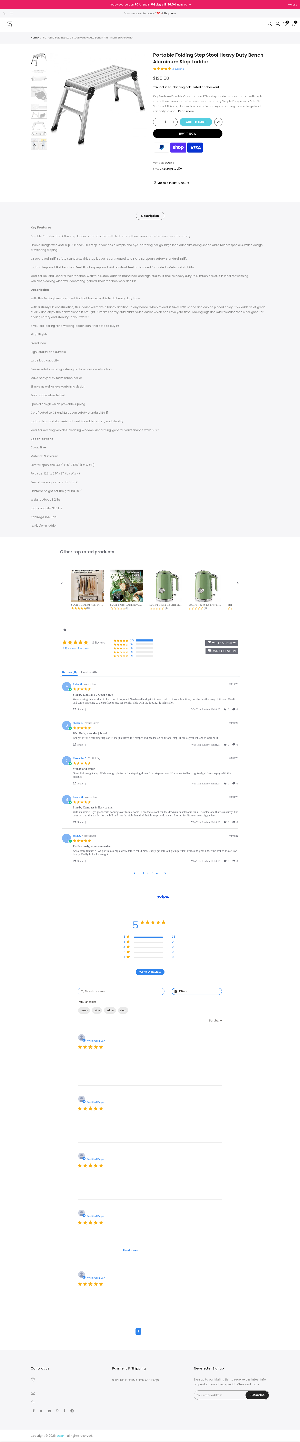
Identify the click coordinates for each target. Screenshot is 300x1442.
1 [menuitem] (143, 873)
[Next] (140, 100)
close (293, 4)
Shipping (179, 87)
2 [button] (146, 1331)
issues (84, 1010)
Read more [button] (130, 1250)
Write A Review (150, 972)
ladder (110, 1010)
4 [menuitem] (157, 873)
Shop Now (169, 13)
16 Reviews (177, 68)
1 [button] (138, 1331)
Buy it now (187, 134)
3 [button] (154, 1331)
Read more (185, 111)
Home (35, 38)
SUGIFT (169, 163)
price (97, 1010)
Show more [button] (138, 1010)
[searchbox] (121, 991)
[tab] (70, 673)
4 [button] (162, 1331)
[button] (62, 583)
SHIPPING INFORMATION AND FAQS (135, 1380)
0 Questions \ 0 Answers (76, 648)
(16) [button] (132, 640)
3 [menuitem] (152, 873)
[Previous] (56, 100)
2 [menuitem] (148, 873)
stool (123, 1010)
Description (150, 216)
